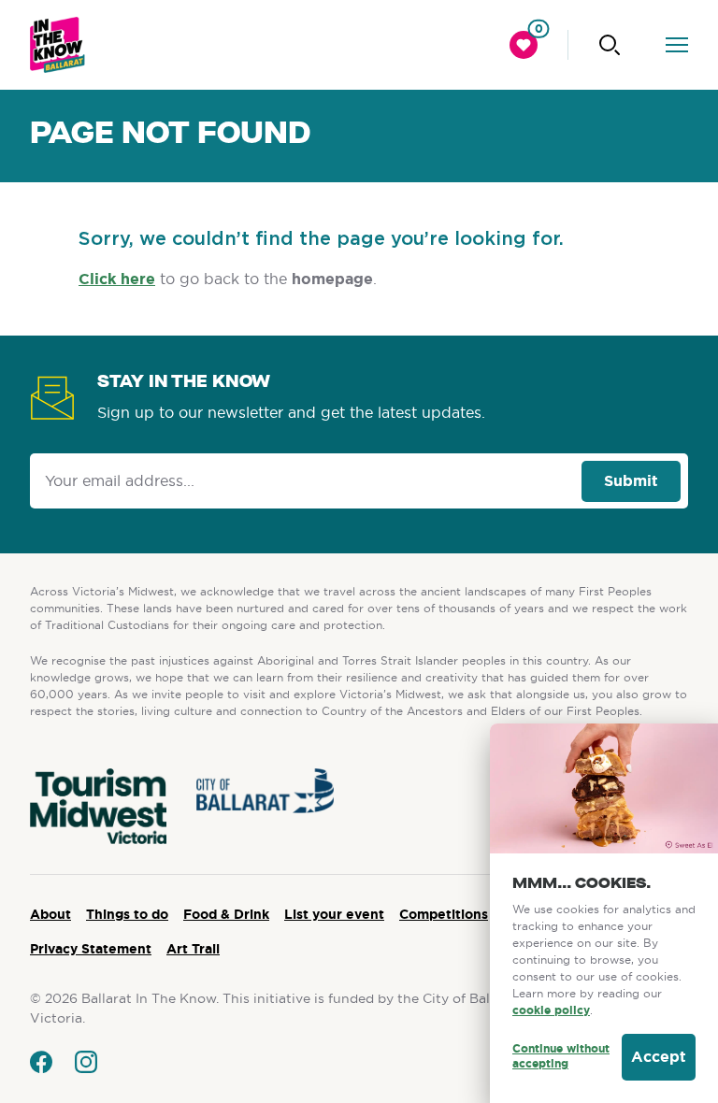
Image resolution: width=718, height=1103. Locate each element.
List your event (334, 914)
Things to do (127, 914)
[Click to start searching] (609, 45)
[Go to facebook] (41, 1062)
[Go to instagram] (86, 1062)
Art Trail (193, 948)
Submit (631, 481)
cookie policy (551, 1010)
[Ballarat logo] (57, 45)
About (50, 914)
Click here (117, 279)
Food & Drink (226, 914)
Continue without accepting (561, 1056)
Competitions (443, 914)
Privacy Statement (90, 948)
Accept (658, 1057)
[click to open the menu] (677, 45)
